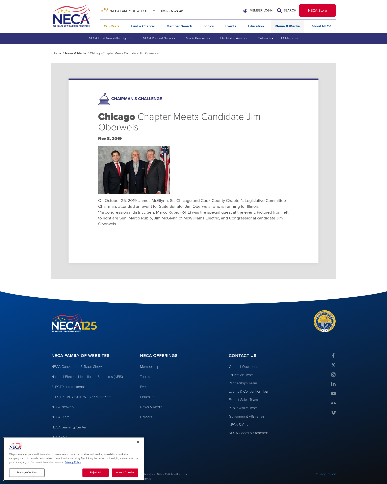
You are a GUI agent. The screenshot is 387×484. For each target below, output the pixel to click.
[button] (258, 10)
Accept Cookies (125, 472)
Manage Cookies (27, 472)
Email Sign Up (172, 11)
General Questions (243, 366)
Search (289, 10)
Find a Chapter (143, 26)
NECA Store (317, 10)
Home (56, 53)
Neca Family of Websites (131, 11)
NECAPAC (59, 437)
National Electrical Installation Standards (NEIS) (87, 376)
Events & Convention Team (249, 391)
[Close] (137, 441)
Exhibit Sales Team (243, 399)
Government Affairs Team (248, 416)
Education (256, 26)
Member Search (179, 26)
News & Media (287, 26)
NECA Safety (238, 424)
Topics (209, 26)
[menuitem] (110, 38)
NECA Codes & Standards (248, 433)
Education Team (241, 375)
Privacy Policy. (73, 462)
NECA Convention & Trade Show (76, 366)
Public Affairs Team (243, 408)
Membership (149, 366)
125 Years (112, 26)
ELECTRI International (68, 387)
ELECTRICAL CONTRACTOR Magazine (81, 397)
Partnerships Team (243, 383)
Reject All (95, 472)
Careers (146, 417)
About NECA (321, 26)
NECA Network (62, 407)
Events (230, 26)
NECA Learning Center (68, 427)
